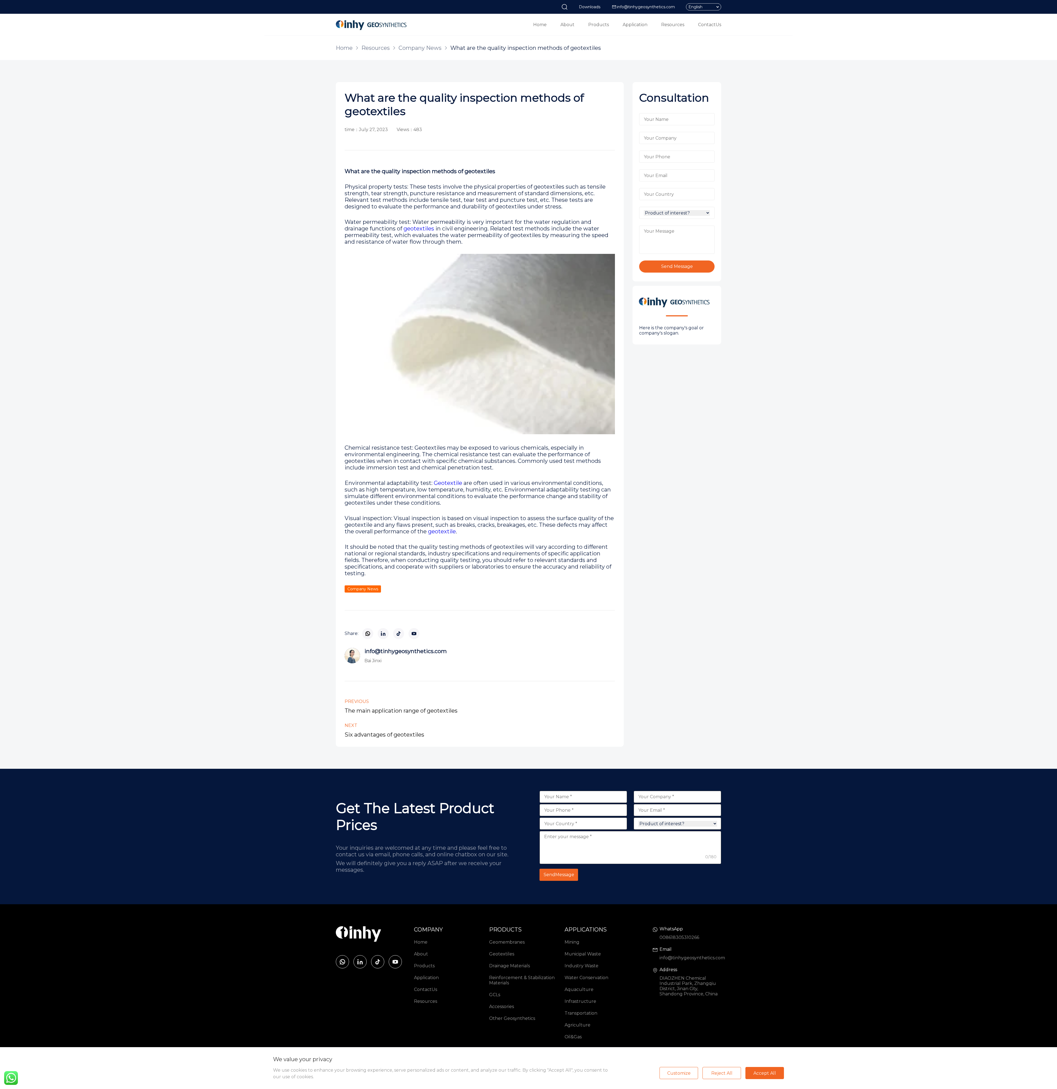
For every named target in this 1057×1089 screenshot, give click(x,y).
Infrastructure (580, 1001)
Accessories (501, 1006)
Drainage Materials (509, 965)
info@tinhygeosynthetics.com (646, 6)
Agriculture (577, 1025)
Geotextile (448, 483)
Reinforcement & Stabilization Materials (522, 980)
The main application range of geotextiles (401, 710)
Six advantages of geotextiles (384, 734)
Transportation (581, 1013)
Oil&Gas (573, 1036)
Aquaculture (579, 989)
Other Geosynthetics (512, 1018)
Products (598, 24)
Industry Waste (581, 965)
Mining (572, 942)
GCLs (494, 994)
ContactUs (709, 24)
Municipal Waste (583, 954)
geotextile (441, 531)
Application (635, 24)
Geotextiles (501, 954)
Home (540, 24)
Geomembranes (507, 942)
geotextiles (419, 228)
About (567, 24)
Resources (672, 24)
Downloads (589, 6)
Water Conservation (586, 977)
